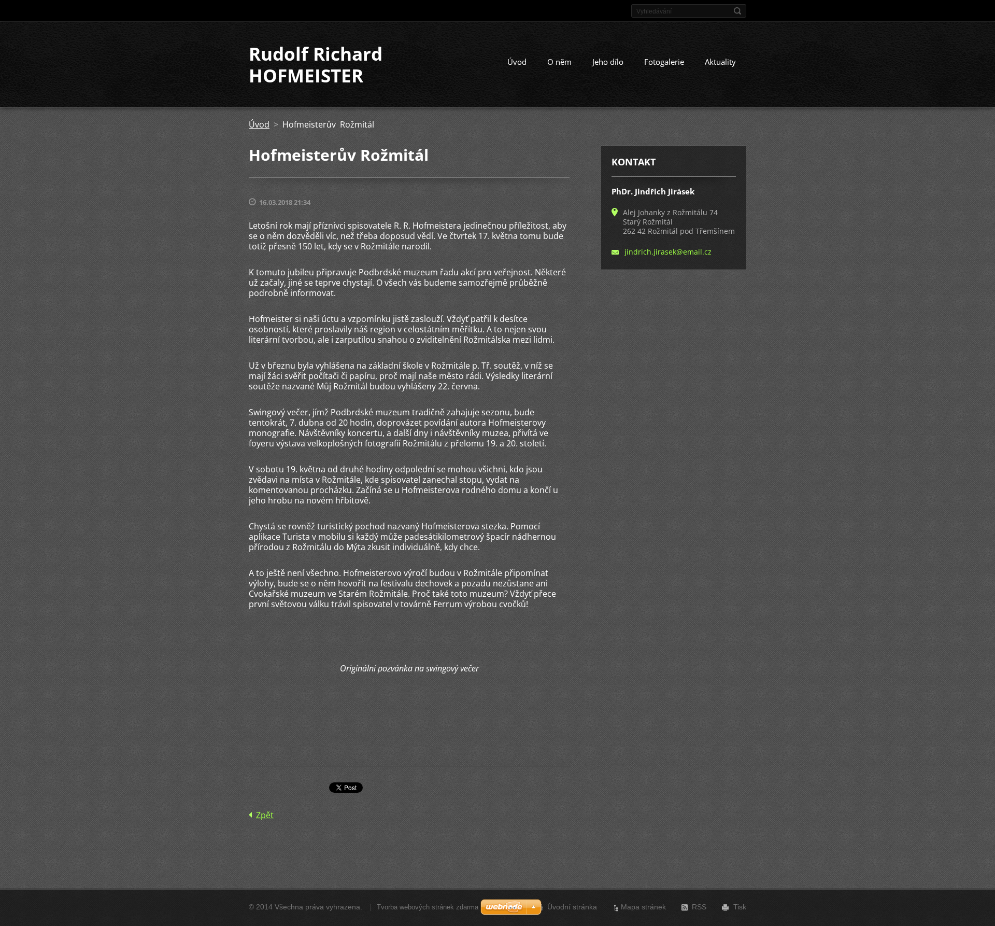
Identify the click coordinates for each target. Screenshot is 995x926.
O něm (559, 62)
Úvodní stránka (572, 907)
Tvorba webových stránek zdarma (427, 907)
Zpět (265, 815)
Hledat (737, 11)
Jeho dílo (607, 62)
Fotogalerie (664, 62)
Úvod (517, 62)
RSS (699, 907)
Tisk (739, 907)
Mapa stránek (643, 907)
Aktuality (720, 62)
